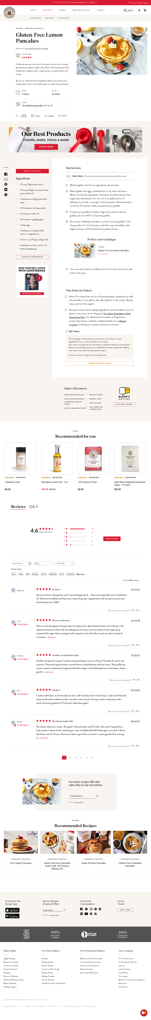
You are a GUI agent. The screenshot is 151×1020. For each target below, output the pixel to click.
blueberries (70, 574)
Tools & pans (95, 403)
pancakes (35, 574)
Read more (52, 637)
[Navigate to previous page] (58, 758)
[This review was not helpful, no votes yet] (137, 610)
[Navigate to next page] (92, 758)
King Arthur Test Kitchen (36, 49)
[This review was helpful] (133, 645)
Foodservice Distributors (89, 965)
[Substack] (95, 914)
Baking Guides (47, 962)
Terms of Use (53, 1006)
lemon (62, 574)
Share (51, 116)
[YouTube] (86, 914)
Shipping (7, 972)
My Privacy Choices (90, 1006)
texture (43, 574)
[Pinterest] (100, 909)
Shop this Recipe (33, 171)
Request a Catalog (11, 962)
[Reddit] (91, 914)
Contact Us (123, 986)
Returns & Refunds (11, 976)
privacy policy (79, 802)
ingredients (52, 574)
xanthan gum (37, 219)
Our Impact (123, 976)
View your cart (144, 10)
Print (37, 116)
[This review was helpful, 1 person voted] (134, 680)
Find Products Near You (128, 962)
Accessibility (26, 1006)
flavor (14, 574)
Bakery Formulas (86, 969)
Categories (36, 18)
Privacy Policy (40, 1006)
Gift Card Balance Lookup (14, 979)
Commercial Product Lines (90, 962)
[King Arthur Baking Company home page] (9, 12)
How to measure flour (75, 408)
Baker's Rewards (143, 3)
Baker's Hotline (47, 965)
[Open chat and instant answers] (143, 1012)
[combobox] (43, 563)
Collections (63, 18)
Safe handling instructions (96, 408)
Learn (62, 10)
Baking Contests (48, 976)
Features (49, 18)
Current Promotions (11, 965)
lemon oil (32, 248)
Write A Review (112, 539)
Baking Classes (47, 972)
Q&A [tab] (33, 507)
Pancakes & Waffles (34, 28)
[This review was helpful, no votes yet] (132, 610)
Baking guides (96, 395)
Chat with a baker (124, 404)
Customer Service (10, 969)
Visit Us (133, 3)
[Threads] (95, 909)
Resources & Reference (89, 972)
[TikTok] (86, 909)
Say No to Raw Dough (50, 969)
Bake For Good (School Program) (132, 979)
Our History (123, 972)
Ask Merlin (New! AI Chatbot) (54, 983)
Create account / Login (100, 363)
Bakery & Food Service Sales (91, 958)
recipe (21, 574)
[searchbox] (19, 563)
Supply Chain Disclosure (11, 1006)
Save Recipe (24, 116)
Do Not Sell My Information (70, 1006)
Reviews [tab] (18, 507)
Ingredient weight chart (73, 403)
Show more (80, 574)
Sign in (139, 10)
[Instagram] (91, 909)
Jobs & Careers (124, 969)
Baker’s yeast (96, 399)
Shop (33, 10)
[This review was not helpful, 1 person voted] (138, 680)
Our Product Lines (126, 958)
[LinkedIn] (81, 914)
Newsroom (123, 983)
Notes (64, 116)
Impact (101, 10)
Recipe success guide (74, 395)
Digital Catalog (9, 958)
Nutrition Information (32, 257)
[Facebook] (81, 909)
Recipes (47, 10)
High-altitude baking (74, 399)
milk (27, 574)
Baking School (81, 10)
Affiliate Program (10, 986)
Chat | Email (125, 910)
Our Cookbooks (48, 979)
